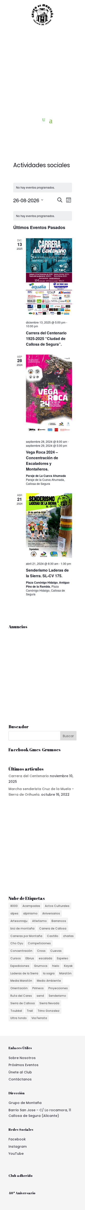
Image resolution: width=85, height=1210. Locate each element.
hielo (55, 966)
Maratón (65, 973)
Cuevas (56, 951)
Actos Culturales (57, 906)
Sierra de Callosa (22, 1003)
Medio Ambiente (49, 981)
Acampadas (31, 906)
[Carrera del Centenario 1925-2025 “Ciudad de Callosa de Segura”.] (49, 277)
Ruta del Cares (21, 996)
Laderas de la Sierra (24, 973)
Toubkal (16, 1011)
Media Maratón (21, 981)
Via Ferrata (39, 1018)
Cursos (15, 958)
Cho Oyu (16, 943)
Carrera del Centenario (28, 776)
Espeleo (62, 958)
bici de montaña (22, 928)
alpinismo (30, 913)
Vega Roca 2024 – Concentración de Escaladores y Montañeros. (42, 460)
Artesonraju (18, 921)
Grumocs (40, 966)
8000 (14, 906)
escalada (45, 958)
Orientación (19, 988)
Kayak (68, 966)
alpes (14, 913)
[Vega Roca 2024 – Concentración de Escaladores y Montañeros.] (49, 395)
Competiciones (39, 943)
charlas (68, 936)
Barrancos (58, 921)
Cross (41, 951)
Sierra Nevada (49, 1003)
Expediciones (19, 966)
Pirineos (38, 988)
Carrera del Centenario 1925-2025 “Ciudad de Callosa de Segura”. (46, 338)
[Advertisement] (42, 71)
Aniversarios (51, 913)
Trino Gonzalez (49, 1011)
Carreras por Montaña (26, 936)
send (40, 996)
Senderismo (57, 996)
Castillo (52, 936)
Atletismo (39, 921)
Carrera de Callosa (52, 928)
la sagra (49, 973)
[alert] (42, 187)
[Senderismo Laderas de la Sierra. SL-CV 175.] (49, 525)
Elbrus (30, 958)
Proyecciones (58, 988)
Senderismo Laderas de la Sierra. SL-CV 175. (47, 572)
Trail (30, 1011)
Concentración (21, 951)
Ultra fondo (18, 1018)
